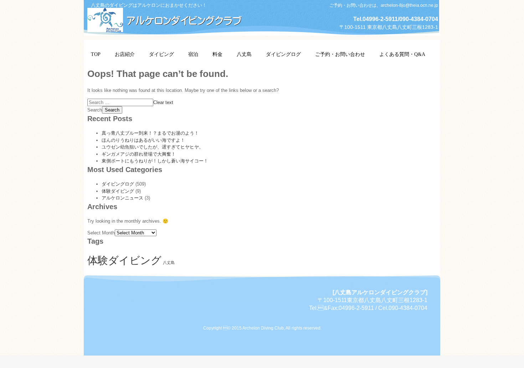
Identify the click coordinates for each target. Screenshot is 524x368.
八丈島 (244, 54)
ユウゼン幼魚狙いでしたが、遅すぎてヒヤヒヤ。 (153, 147)
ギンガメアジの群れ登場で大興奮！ (139, 154)
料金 (217, 54)
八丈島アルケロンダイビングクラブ (169, 18)
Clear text (163, 102)
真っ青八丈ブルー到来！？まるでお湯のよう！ (150, 133)
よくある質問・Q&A (402, 54)
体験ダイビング (118, 191)
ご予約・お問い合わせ (340, 54)
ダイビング (161, 54)
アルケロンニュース (122, 198)
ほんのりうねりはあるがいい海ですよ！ (143, 140)
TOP (96, 54)
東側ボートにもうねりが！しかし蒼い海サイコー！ (155, 161)
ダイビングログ (283, 54)
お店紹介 (125, 54)
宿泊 (193, 54)
